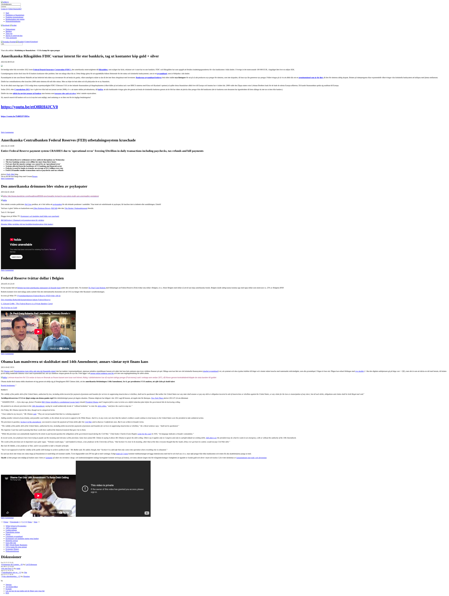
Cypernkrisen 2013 (22, 89)
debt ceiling (102, 406)
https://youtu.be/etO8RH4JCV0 (29, 106)
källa (5, 378)
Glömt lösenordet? (15, 9)
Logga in (4, 9)
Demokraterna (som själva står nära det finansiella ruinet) (35, 371)
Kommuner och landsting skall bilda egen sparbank (40, 216)
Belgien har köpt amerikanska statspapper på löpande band (39, 288)
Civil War (88, 422)
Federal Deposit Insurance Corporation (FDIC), (52, 70)
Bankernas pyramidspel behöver (149, 78)
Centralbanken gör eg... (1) (11, 572)
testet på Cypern (122, 454)
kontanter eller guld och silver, (65, 93)
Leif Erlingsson (31, 564)
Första (6, 522)
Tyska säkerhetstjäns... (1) (10, 576)
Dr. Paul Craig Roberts (97, 288)
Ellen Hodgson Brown (41, 208)
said (34, 414)
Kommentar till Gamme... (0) (12, 564)
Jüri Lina (28, 204)
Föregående (14, 522)
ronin (18, 568)
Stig (25, 572)
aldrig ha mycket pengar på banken (27, 93)
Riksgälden (103, 70)
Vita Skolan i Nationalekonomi (76, 208)
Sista (35, 522)
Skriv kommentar (7, 132)
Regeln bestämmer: (8, 385)
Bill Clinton (46, 402)
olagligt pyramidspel (210, 371)
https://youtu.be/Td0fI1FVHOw (15, 116)
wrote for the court (144, 434)
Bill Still (54, 208)
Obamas (7, 371)
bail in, (100, 89)
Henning (26, 576)
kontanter (49, 458)
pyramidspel (162, 74)
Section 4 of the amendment (30, 422)
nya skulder (359, 371)
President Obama (91, 402)
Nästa (30, 522)
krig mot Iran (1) (7, 568)
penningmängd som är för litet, (311, 78)
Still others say (211, 438)
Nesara (34, 176)
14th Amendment (38, 406)
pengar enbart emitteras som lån (102, 373)
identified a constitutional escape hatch (65, 402)
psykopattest (57, 204)
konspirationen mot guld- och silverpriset (251, 458)
